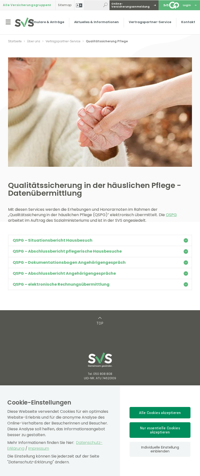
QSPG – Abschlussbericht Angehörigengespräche (64, 273)
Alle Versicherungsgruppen (26, 5)
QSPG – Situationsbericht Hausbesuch (52, 240)
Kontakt (188, 22)
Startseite (15, 41)
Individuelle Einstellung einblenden (160, 449)
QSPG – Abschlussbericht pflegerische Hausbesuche (67, 251)
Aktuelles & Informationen (96, 22)
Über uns (33, 41)
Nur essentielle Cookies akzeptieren (160, 430)
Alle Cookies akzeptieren (160, 412)
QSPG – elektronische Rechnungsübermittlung (61, 284)
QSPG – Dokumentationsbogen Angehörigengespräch (69, 262)
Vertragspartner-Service (150, 22)
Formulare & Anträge (46, 22)
